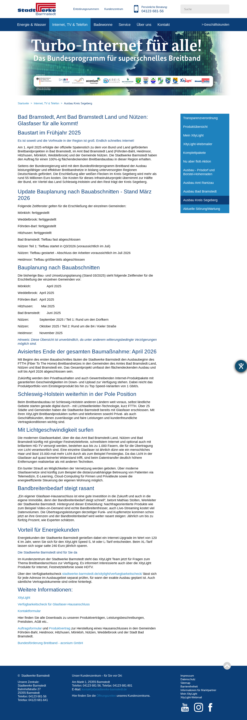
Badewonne (103, 25)
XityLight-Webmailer (197, 144)
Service (125, 25)
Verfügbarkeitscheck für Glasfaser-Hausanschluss (54, 604)
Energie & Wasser (31, 25)
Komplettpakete (194, 153)
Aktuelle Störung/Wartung (201, 209)
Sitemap (185, 682)
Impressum (187, 675)
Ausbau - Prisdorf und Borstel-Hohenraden (199, 172)
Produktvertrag (59, 628)
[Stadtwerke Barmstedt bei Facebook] (212, 707)
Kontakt (163, 25)
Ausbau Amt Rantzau (198, 183)
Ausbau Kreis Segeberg (200, 200)
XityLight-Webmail (191, 697)
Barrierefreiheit (189, 686)
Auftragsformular (30, 628)
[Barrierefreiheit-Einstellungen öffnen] (241, 366)
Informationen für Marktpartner (198, 690)
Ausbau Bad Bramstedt (200, 191)
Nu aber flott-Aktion (197, 161)
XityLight (24, 597)
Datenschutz (187, 679)
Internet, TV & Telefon (70, 25)
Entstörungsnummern (86, 8)
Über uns (144, 25)
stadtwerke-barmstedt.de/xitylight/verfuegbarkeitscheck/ (102, 574)
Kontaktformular (29, 611)
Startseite (23, 103)
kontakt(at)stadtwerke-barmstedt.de (104, 689)
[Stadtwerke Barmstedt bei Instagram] (198, 707)
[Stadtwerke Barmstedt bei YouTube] (184, 707)
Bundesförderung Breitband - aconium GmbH (50, 643)
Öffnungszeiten (106, 695)
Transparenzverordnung (200, 118)
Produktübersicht (195, 127)
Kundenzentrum (113, 8)
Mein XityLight (193, 135)
